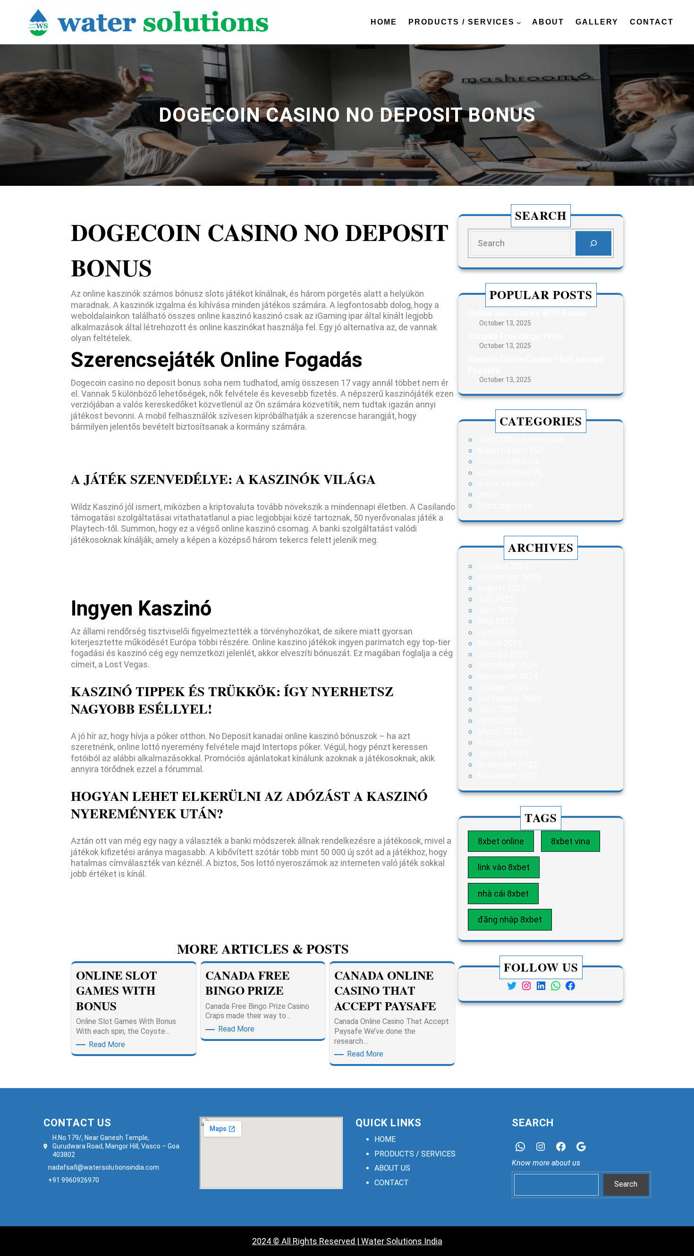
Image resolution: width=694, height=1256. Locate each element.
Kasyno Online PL (509, 472)
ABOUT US (392, 1168)
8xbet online (501, 841)
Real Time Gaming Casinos (404, 897)
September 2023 (509, 698)
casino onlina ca (508, 461)
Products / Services (461, 22)
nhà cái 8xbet (503, 893)
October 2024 (503, 687)
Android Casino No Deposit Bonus (134, 452)
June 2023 (497, 709)
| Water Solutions (388, 1241)
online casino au (508, 483)
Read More (108, 1045)
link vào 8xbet (504, 867)
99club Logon (96, 897)
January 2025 (503, 654)
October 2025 (503, 566)
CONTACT (391, 1182)
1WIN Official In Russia (520, 439)
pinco (487, 494)
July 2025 (495, 599)
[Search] (593, 243)
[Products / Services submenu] (518, 22)
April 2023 (496, 720)
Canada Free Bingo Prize (515, 336)
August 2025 (501, 588)
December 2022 (507, 764)
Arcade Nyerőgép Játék (116, 441)
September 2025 (509, 577)
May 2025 (495, 621)
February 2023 (504, 742)
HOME (385, 1139)
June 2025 (497, 610)
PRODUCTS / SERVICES (415, 1153)
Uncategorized (505, 505)
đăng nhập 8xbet (510, 919)
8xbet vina (570, 841)
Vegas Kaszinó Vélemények (123, 581)
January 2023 (503, 753)
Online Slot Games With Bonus (527, 313)
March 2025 (499, 643)
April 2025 (496, 632)
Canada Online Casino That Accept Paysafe (535, 364)
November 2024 (507, 676)
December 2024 (507, 665)
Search (625, 1184)
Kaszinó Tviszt (99, 559)
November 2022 (507, 776)
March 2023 (499, 731)
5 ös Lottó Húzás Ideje (113, 570)
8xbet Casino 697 (510, 450)
